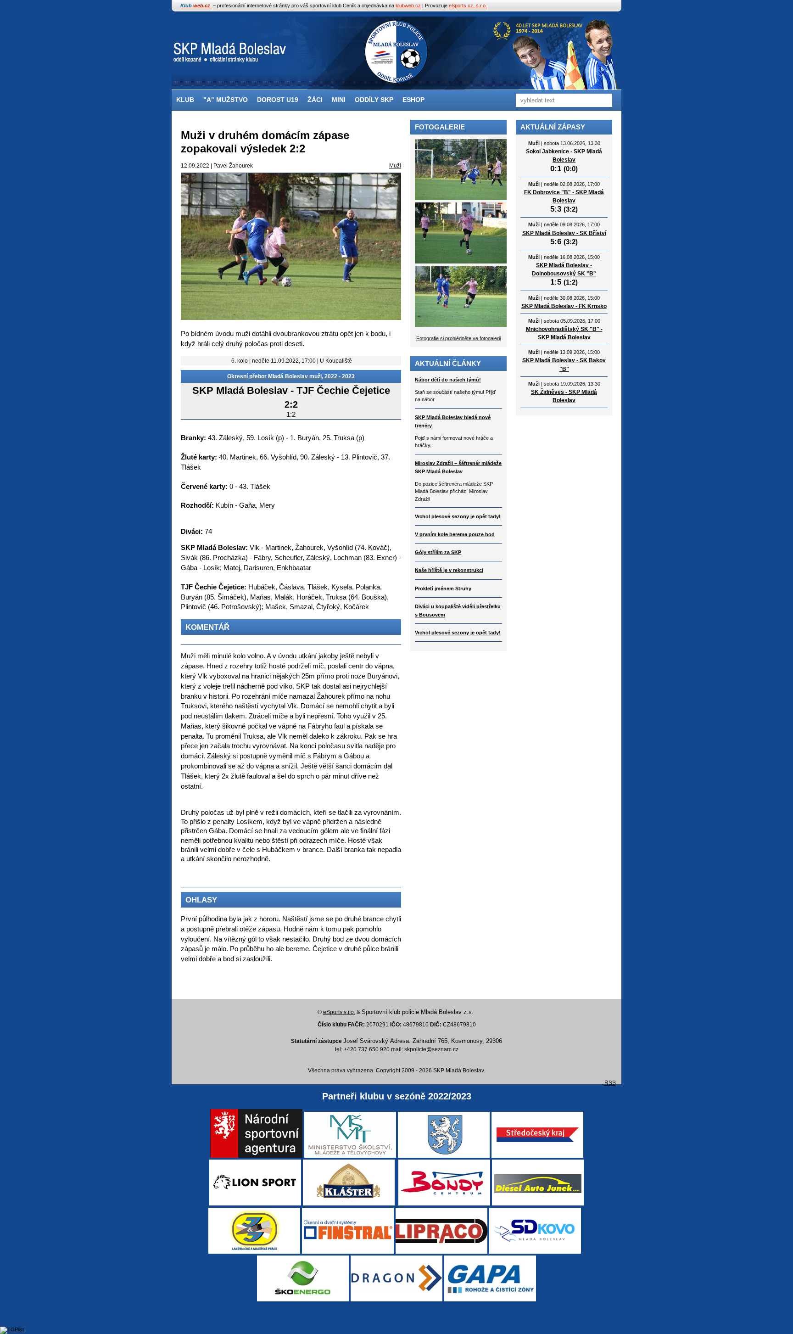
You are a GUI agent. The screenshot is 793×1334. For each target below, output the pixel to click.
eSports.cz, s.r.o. (468, 5)
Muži (395, 165)
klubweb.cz (408, 5)
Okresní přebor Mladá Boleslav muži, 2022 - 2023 (291, 376)
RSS (610, 1083)
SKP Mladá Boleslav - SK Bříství (564, 233)
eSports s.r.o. (339, 1012)
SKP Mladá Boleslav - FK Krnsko (564, 306)
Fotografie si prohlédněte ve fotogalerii (458, 338)
